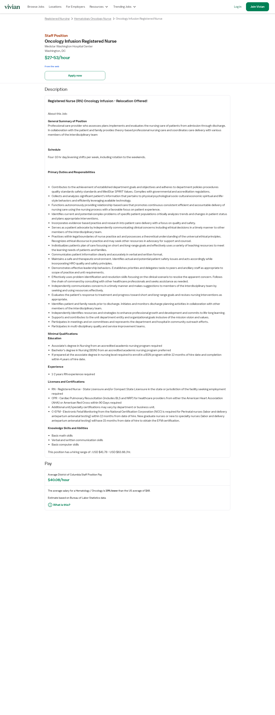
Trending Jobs (122, 7)
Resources (97, 7)
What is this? (61, 505)
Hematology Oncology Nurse (92, 19)
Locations (55, 7)
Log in (238, 7)
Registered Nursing (57, 19)
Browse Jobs (36, 7)
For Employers (75, 7)
